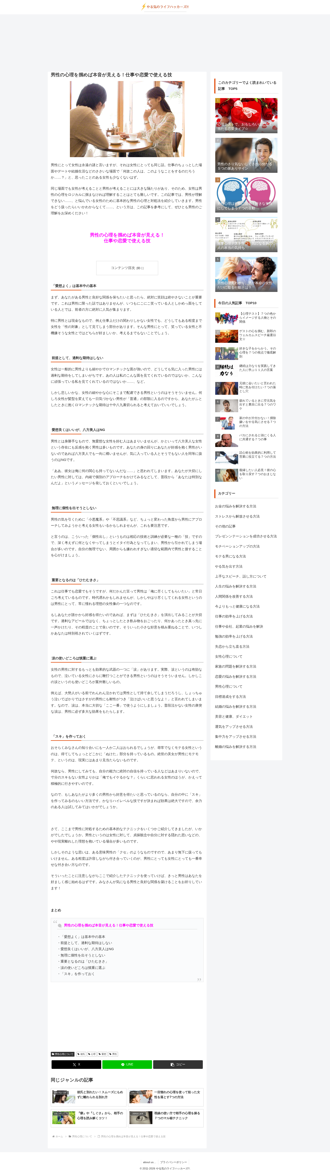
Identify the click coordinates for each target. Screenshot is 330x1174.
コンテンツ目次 (123, 268)
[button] (178, 1064)
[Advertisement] (165, 43)
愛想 (104, 1054)
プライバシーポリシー (173, 1162)
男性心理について (64, 1054)
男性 (114, 1054)
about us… (149, 1162)
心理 (93, 1054)
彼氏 (82, 1054)
